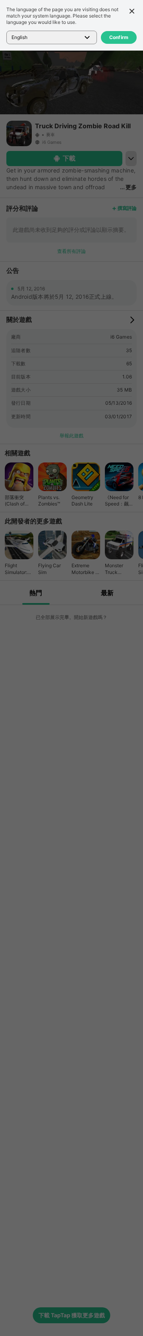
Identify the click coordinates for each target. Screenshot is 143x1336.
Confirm (119, 37)
